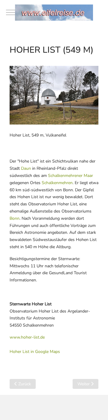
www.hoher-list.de (27, 337)
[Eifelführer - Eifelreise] (54, 12)
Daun (26, 168)
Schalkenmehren (57, 183)
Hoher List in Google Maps (35, 351)
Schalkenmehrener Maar (70, 175)
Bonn (15, 218)
